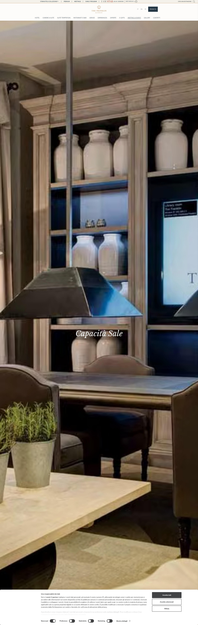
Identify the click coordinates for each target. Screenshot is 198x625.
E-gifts (122, 18)
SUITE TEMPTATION (63, 18)
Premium (67, 1)
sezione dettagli (113, 612)
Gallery (147, 18)
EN (141, 9)
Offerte (113, 18)
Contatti (156, 18)
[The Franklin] (99, 9)
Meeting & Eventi (134, 18)
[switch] (72, 621)
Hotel (37, 18)
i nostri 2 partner (51, 597)
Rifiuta (166, 609)
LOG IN (115, 1)
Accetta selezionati (167, 602)
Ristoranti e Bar (80, 18)
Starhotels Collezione (48, 1)
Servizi (92, 18)
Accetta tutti (166, 595)
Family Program (91, 1)
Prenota (153, 9)
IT (137, 9)
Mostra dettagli (121, 621)
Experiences (102, 18)
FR (145, 9)
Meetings (77, 1)
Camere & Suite (48, 18)
